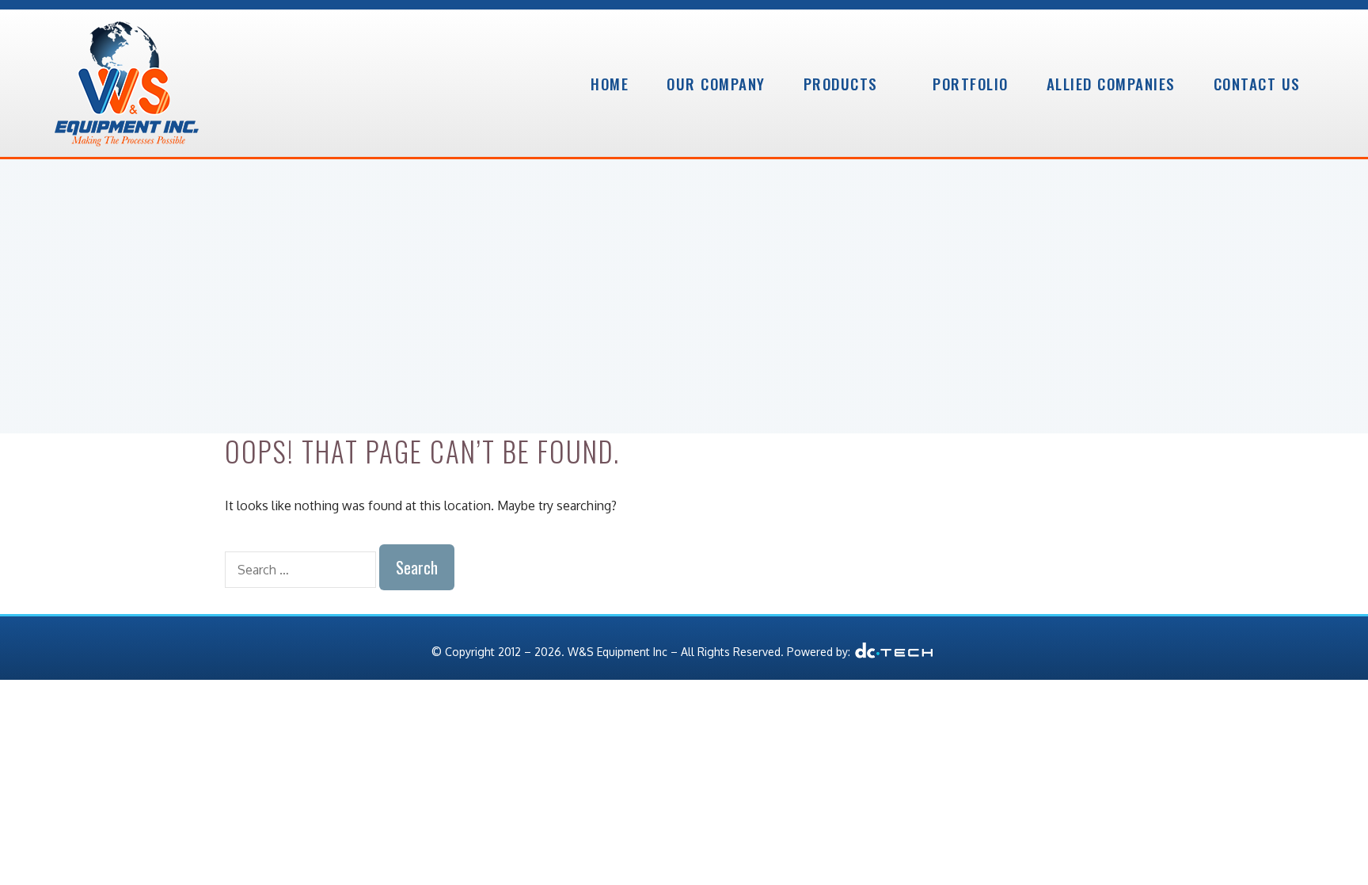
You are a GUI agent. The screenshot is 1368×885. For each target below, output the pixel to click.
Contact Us (1257, 83)
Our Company (716, 83)
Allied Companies (1111, 83)
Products (841, 83)
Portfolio (971, 83)
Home (610, 83)
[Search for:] (302, 570)
